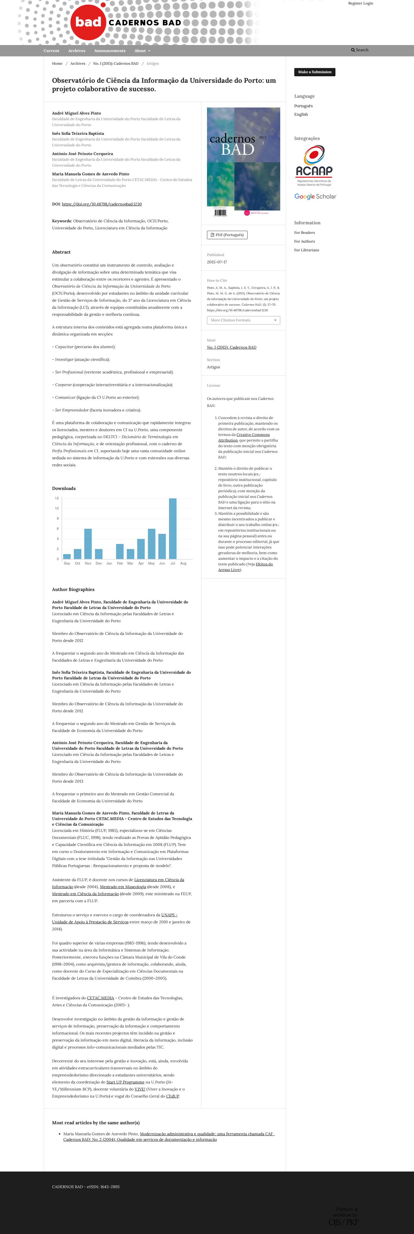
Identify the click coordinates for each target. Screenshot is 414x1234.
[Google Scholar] (315, 199)
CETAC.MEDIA (100, 997)
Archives (76, 50)
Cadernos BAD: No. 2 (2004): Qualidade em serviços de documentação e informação (140, 1139)
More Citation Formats (230, 320)
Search (361, 49)
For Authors (304, 241)
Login (368, 3)
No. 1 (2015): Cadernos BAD (116, 63)
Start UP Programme (125, 1082)
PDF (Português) (229, 234)
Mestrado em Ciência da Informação (85, 893)
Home (57, 63)
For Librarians (306, 250)
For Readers (304, 232)
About (141, 50)
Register (355, 3)
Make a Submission (314, 72)
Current (51, 50)
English (301, 114)
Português (303, 105)
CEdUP (172, 1096)
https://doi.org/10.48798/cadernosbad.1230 (102, 204)
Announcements (110, 50)
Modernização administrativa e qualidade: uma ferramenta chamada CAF (207, 1133)
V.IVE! (140, 1089)
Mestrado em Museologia (123, 886)
